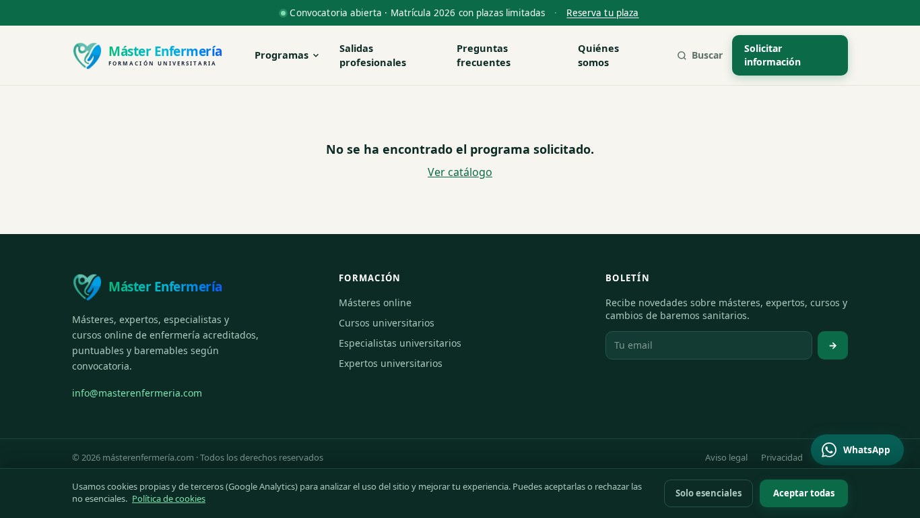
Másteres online (375, 302)
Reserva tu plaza (602, 13)
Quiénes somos (598, 55)
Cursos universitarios (386, 322)
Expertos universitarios (390, 363)
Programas (281, 54)
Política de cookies (168, 498)
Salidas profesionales (372, 55)
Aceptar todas (803, 493)
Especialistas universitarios (400, 343)
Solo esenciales (709, 493)
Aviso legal (726, 457)
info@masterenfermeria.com (137, 392)
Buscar (707, 55)
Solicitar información (772, 55)
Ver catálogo (460, 172)
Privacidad (782, 457)
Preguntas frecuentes (484, 55)
